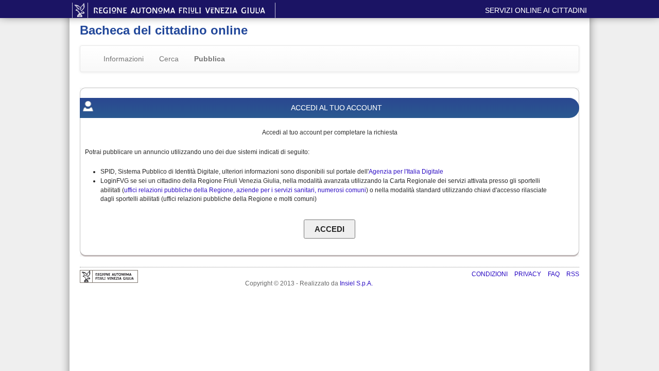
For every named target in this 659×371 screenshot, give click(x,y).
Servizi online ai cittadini (536, 10)
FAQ (554, 274)
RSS (572, 274)
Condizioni (490, 274)
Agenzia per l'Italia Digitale (406, 171)
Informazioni (123, 59)
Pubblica (209, 59)
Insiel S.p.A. (356, 283)
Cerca (169, 59)
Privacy (528, 274)
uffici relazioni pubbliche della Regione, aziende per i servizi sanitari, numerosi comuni (245, 190)
